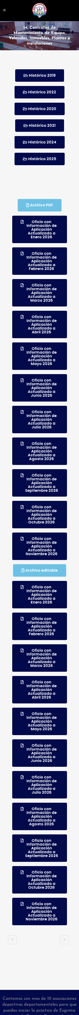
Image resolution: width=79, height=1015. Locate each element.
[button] (39, 75)
